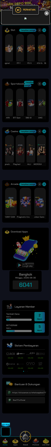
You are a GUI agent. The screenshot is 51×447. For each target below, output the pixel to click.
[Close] (46, 13)
